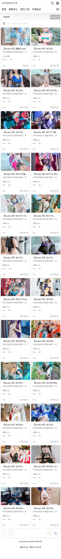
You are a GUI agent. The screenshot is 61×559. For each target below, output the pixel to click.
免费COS (36, 56)
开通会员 (36, 9)
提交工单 (25, 9)
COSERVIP (37, 541)
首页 (4, 9)
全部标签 (6, 17)
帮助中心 (13, 9)
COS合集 (6, 56)
